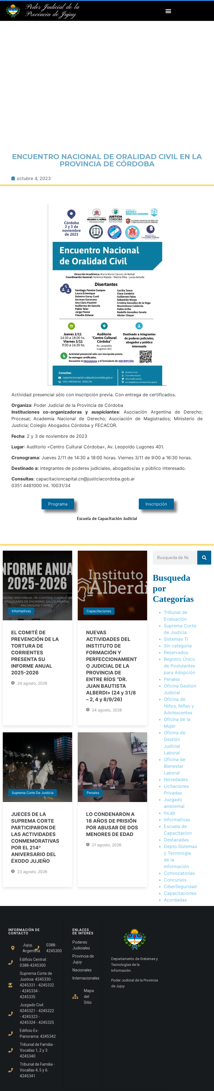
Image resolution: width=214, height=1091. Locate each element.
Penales (93, 793)
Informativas (21, 611)
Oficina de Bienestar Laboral (174, 766)
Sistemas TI (176, 639)
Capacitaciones (99, 611)
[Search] (204, 558)
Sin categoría (178, 645)
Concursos (175, 880)
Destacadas (176, 839)
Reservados (176, 652)
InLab (169, 813)
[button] (168, 11)
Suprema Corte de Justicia (33, 793)
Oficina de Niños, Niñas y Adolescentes (179, 705)
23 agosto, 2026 (31, 871)
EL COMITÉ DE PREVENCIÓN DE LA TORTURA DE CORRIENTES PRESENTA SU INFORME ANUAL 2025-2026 (35, 653)
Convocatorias (179, 873)
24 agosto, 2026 (31, 683)
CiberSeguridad (180, 886)
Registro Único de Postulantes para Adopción (179, 665)
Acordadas (175, 900)
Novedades (176, 779)
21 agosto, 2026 (106, 844)
